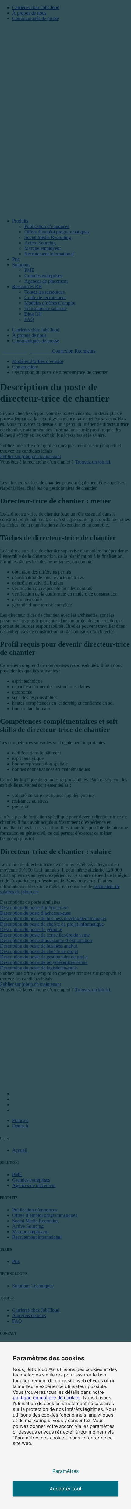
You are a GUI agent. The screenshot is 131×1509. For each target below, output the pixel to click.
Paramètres (65, 1471)
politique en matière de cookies (47, 1397)
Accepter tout (66, 1489)
